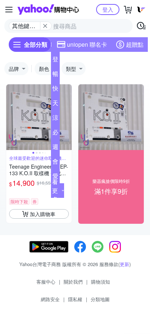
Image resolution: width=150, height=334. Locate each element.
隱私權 (75, 299)
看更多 (55, 190)
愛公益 (55, 177)
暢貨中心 (55, 75)
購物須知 (100, 281)
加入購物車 (42, 214)
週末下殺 (55, 148)
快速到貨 (55, 90)
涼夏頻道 (55, 119)
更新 (124, 264)
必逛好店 (55, 133)
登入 (107, 9)
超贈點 (134, 44)
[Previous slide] (11, 117)
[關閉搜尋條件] (45, 26)
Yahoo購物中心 (48, 9)
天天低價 (55, 104)
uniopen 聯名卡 (87, 44)
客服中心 (45, 281)
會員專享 (55, 163)
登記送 (55, 60)
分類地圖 (100, 299)
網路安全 (50, 299)
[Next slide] (67, 117)
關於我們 (73, 281)
